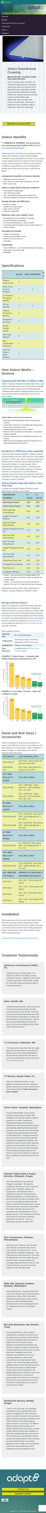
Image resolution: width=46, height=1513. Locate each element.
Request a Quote (23, 1494)
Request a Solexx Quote (19, 124)
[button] (8, 2)
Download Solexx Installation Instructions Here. (20, 938)
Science (4, 30)
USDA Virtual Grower (32, 623)
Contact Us (23, 1489)
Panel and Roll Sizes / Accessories (13, 23)
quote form (36, 621)
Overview (5, 16)
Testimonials (6, 26)
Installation (5, 33)
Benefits (4, 20)
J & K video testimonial (15, 1060)
